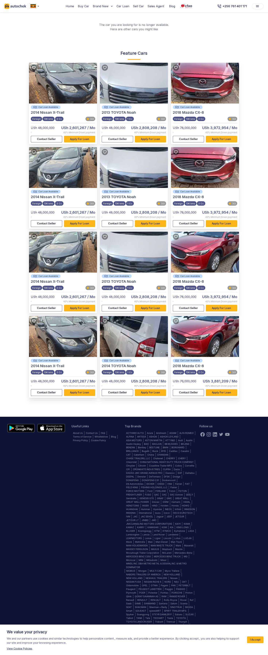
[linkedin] (215, 434)
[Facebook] (202, 434)
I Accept (255, 639)
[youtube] (227, 434)
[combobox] (35, 6)
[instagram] (209, 434)
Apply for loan (79, 139)
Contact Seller (46, 139)
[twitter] (221, 434)
